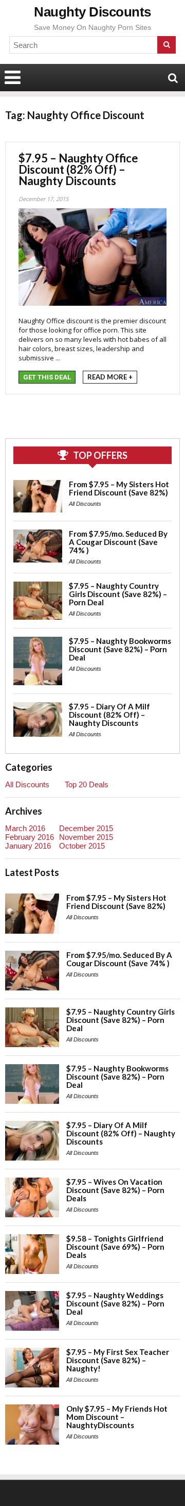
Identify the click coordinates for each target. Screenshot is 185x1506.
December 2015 (86, 828)
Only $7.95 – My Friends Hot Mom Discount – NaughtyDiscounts (117, 1417)
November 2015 (86, 837)
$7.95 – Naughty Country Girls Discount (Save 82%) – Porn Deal (118, 594)
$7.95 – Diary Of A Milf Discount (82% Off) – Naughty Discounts (109, 714)
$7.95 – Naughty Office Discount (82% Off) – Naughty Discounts (78, 169)
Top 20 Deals (86, 784)
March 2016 (25, 828)
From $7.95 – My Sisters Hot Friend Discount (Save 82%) (119, 488)
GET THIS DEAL (47, 377)
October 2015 (82, 845)
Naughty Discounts (92, 12)
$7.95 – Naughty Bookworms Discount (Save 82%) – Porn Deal (120, 649)
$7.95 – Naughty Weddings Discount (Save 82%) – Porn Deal (115, 1303)
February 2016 (29, 837)
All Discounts (85, 504)
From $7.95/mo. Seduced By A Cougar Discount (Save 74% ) (118, 542)
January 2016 (28, 845)
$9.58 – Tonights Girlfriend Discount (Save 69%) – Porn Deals (115, 1247)
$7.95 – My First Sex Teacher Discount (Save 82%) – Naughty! (117, 1360)
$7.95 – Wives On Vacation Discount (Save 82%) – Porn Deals (115, 1190)
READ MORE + (110, 377)
